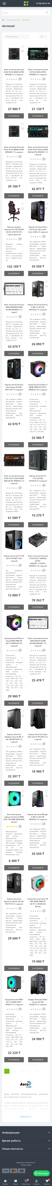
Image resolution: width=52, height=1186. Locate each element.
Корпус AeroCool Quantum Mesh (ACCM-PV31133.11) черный (14, 901)
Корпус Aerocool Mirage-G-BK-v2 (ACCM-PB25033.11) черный (38, 817)
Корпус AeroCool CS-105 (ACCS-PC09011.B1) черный (14, 558)
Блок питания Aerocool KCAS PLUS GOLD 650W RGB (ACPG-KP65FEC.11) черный (38, 151)
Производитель (13, 20)
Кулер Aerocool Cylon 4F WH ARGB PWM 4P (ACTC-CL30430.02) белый (38, 903)
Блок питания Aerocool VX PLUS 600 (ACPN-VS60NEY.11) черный (38, 72)
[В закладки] (22, 47)
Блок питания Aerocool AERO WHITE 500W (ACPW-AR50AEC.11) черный (38, 642)
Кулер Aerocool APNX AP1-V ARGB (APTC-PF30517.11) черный (14, 1002)
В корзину (14, 116)
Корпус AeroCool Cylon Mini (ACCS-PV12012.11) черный (38, 737)
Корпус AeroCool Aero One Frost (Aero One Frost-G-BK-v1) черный (38, 229)
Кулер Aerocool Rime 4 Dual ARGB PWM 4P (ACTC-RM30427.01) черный (14, 642)
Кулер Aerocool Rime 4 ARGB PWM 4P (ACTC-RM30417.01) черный (37, 387)
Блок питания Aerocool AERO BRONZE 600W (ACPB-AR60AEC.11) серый (14, 308)
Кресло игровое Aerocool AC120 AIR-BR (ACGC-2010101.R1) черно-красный (14, 231)
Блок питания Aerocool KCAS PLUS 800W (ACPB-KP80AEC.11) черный (14, 149)
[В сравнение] (22, 51)
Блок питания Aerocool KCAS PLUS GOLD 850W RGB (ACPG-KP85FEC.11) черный (14, 480)
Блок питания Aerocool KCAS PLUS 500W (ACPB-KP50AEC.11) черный (14, 72)
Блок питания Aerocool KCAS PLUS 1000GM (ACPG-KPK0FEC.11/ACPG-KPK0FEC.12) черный (38, 561)
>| (37, 1071)
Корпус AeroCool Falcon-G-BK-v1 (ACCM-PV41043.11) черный (38, 307)
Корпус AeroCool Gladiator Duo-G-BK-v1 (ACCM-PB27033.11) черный (14, 738)
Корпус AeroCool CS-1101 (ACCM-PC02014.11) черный (38, 478)
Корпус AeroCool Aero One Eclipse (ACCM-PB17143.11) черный (14, 387)
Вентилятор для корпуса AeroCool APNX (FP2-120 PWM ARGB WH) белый (14, 818)
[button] (43, 3)
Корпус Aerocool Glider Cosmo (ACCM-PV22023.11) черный (38, 1002)
